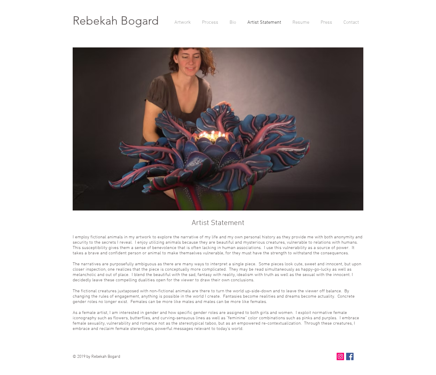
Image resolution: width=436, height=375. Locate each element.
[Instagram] (340, 356)
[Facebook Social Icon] (350, 356)
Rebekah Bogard (116, 21)
